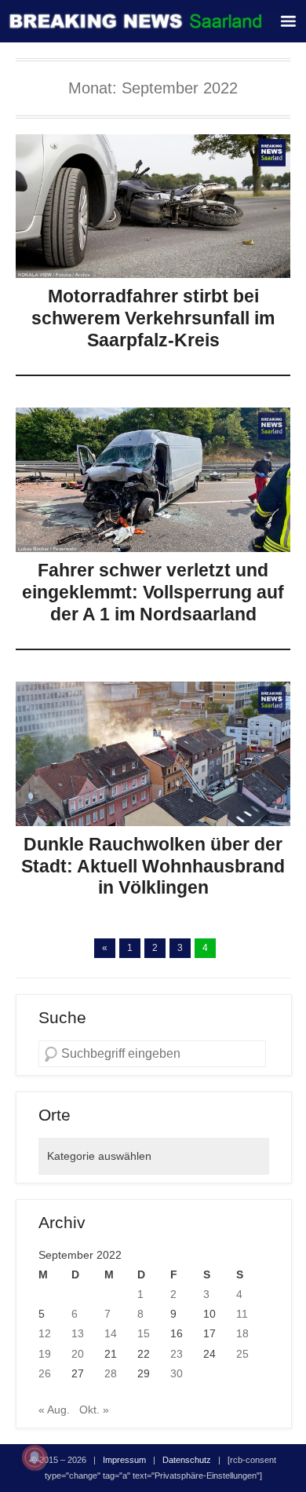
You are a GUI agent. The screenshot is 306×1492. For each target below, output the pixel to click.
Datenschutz (186, 1460)
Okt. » (94, 1409)
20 (77, 1354)
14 (110, 1333)
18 (242, 1333)
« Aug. (54, 1409)
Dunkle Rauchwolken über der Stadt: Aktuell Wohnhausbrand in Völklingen (153, 866)
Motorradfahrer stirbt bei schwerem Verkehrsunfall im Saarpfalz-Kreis (153, 317)
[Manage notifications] (34, 1457)
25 (242, 1354)
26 (44, 1373)
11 (242, 1313)
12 (44, 1333)
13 (77, 1333)
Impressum (124, 1460)
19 (44, 1354)
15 (143, 1333)
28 (110, 1373)
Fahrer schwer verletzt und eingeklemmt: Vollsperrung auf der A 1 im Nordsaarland (153, 591)
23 (176, 1354)
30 (176, 1373)
